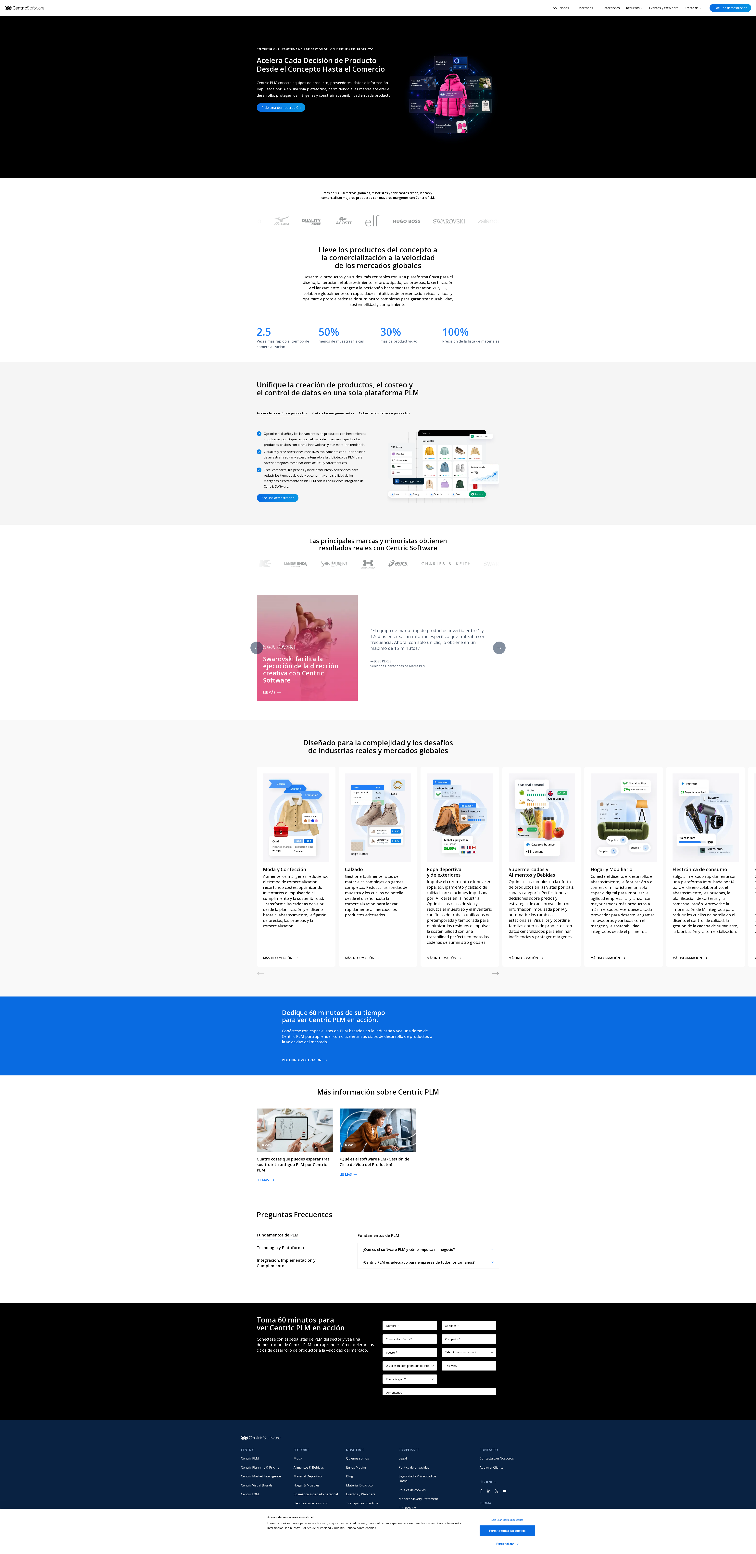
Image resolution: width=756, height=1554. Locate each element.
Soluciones (561, 8)
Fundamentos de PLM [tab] (277, 1235)
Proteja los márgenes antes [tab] (333, 413)
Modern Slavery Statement (418, 1499)
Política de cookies (412, 1490)
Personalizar (505, 1543)
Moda (298, 1458)
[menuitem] (264, 1458)
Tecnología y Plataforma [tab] (280, 1247)
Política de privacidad (414, 1467)
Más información (277, 958)
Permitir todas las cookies (507, 1530)
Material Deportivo (308, 1476)
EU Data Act (407, 1508)
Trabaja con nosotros (362, 1503)
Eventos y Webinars (663, 8)
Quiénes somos (357, 1458)
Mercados (585, 8)
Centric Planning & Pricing (260, 1467)
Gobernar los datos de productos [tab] (384, 413)
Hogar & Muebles (307, 1485)
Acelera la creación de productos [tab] (282, 413)
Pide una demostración (730, 8)
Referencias (611, 8)
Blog (349, 1476)
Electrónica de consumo (311, 1503)
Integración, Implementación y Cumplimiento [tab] (286, 1263)
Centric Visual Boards (256, 1485)
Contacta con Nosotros (497, 1458)
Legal (403, 1458)
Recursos (633, 8)
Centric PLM (250, 1458)
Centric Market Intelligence (261, 1476)
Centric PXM (250, 1494)
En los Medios (356, 1467)
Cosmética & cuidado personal (316, 1494)
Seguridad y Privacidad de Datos (418, 1478)
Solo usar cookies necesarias (507, 1520)
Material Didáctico (359, 1485)
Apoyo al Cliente (491, 1467)
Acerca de (692, 8)
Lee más (269, 692)
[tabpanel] (378, 464)
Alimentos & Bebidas (309, 1467)
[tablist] (333, 413)
